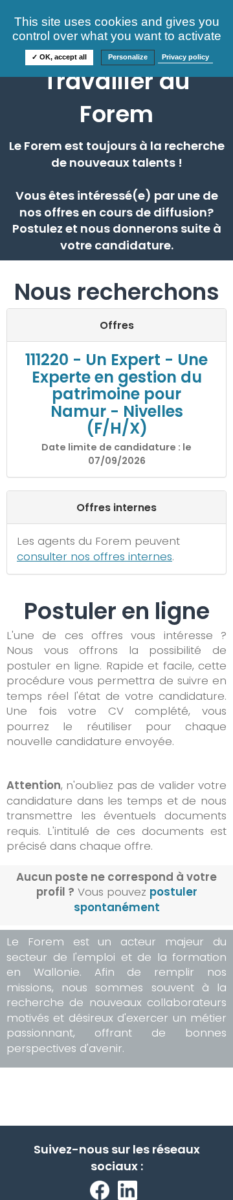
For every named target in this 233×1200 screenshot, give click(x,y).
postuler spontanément (135, 899)
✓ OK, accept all (59, 57)
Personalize (128, 57)
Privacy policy (185, 57)
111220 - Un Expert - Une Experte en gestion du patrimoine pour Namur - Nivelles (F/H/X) (116, 394)
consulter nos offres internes (94, 556)
